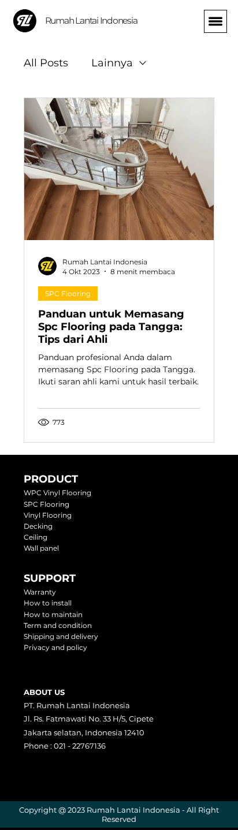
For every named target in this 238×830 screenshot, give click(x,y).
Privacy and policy (55, 647)
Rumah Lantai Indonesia (91, 20)
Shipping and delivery (61, 636)
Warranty (40, 592)
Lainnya (112, 63)
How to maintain (53, 614)
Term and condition (58, 625)
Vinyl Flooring (48, 515)
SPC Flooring (68, 293)
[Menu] (215, 21)
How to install (48, 603)
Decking (38, 526)
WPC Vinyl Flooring (57, 492)
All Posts (46, 63)
